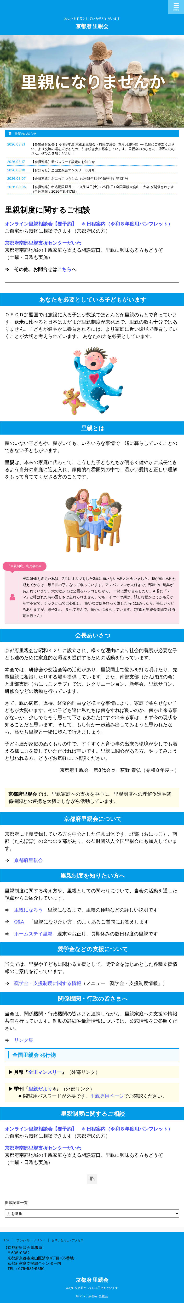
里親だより (40, 1089)
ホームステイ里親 (33, 934)
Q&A (19, 922)
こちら (64, 269)
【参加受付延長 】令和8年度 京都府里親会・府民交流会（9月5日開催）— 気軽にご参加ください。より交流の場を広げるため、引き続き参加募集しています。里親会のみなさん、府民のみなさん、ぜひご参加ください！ (103, 148)
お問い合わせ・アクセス (67, 1240)
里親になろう (28, 910)
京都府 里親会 (92, 26)
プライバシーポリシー (30, 1240)
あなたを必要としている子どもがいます (92, 1288)
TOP (7, 1240)
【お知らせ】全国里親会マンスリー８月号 (63, 170)
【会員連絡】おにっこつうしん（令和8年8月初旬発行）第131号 (79, 178)
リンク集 (23, 1040)
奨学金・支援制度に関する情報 (47, 983)
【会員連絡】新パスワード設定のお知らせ (63, 162)
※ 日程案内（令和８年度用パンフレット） (125, 224)
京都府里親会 (28, 860)
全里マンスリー (45, 1072)
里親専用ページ (107, 1096)
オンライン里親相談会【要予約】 (41, 224)
